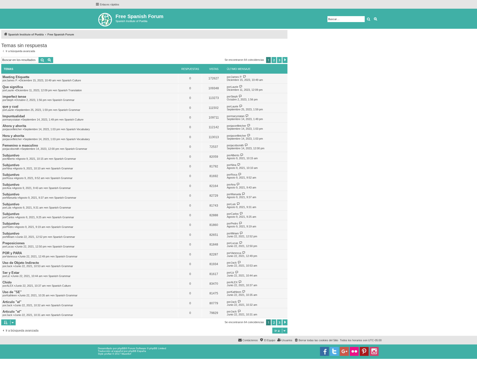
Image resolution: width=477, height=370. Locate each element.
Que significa (12, 87)
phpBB (121, 348)
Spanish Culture (71, 80)
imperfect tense (14, 96)
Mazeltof (126, 353)
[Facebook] (324, 351)
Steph (9, 99)
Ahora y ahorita (14, 126)
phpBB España (137, 351)
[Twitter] (334, 351)
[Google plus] (344, 351)
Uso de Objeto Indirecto (20, 263)
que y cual (10, 106)
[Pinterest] (364, 351)
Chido (7, 282)
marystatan (13, 119)
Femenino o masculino (20, 145)
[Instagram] (374, 351)
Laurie (10, 90)
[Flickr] (354, 351)
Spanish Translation (70, 90)
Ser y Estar (10, 273)
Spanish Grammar (63, 99)
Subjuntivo (10, 155)
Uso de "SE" (12, 292)
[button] (284, 60)
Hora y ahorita (13, 136)
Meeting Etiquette (15, 77)
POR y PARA (12, 253)
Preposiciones (13, 243)
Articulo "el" (11, 302)
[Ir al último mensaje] (244, 76)
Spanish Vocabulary (78, 129)
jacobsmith (12, 148)
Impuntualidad (13, 116)
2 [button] (274, 60)
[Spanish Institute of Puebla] (105, 19)
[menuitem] (316, 340)
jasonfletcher (14, 129)
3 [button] (279, 60)
